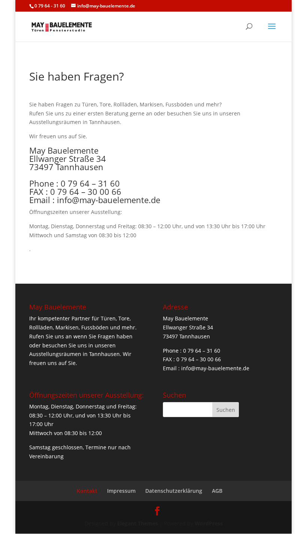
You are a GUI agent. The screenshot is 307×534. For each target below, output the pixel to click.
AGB (217, 490)
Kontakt (87, 490)
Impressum (121, 490)
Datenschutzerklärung (173, 490)
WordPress (209, 523)
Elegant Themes (137, 523)
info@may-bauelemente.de (108, 199)
